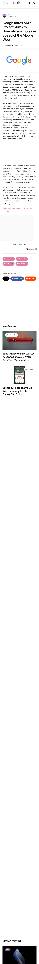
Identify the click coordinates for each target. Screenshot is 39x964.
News (7, 949)
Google (17, 76)
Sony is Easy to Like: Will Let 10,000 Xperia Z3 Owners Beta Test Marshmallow (18, 357)
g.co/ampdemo (8, 209)
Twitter (9, 264)
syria (32, 209)
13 (8, 46)
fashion (19, 209)
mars (26, 209)
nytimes (6, 211)
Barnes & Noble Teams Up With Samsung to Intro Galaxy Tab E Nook (17, 391)
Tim (10, 14)
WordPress (22, 264)
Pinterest (22, 259)
